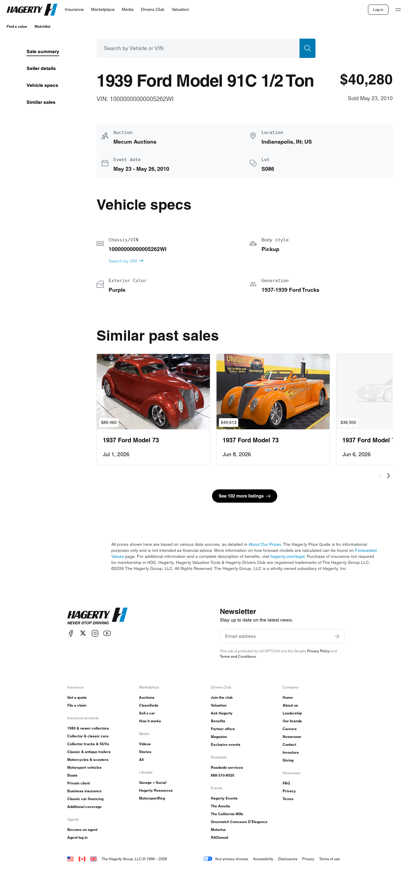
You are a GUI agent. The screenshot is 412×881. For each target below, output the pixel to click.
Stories (145, 752)
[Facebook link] (71, 633)
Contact (289, 744)
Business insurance (84, 791)
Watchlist (42, 26)
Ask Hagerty (222, 713)
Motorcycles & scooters (88, 760)
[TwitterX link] (83, 633)
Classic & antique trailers (89, 752)
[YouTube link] (107, 633)
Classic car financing (85, 799)
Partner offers (223, 729)
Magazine (219, 737)
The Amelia (220, 806)
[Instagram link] (95, 633)
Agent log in (77, 837)
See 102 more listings (241, 495)
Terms (288, 799)
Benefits (218, 721)
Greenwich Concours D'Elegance (239, 822)
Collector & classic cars (88, 736)
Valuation (219, 705)
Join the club (222, 697)
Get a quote (77, 697)
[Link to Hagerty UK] (93, 859)
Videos (145, 744)
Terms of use (329, 859)
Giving (288, 760)
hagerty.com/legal (288, 556)
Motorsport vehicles (84, 767)
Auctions (146, 697)
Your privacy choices (231, 859)
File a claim (77, 705)
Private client (78, 783)
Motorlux (218, 830)
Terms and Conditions (238, 656)
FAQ (286, 783)
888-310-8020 (222, 775)
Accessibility (263, 859)
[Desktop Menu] (398, 9)
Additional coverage (84, 807)
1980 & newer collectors (88, 728)
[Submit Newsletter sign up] (337, 636)
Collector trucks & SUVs (88, 744)
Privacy (289, 791)
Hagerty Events (224, 798)
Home (288, 697)
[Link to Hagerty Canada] (82, 859)
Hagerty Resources (156, 790)
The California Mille (227, 814)
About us (290, 705)
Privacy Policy (318, 651)
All (141, 760)
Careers (290, 729)
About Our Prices (265, 544)
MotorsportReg (152, 798)
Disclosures (287, 859)
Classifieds (148, 705)
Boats (72, 775)
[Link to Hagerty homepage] (97, 616)
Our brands (292, 721)
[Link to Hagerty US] (70, 859)
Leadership (292, 713)
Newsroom (292, 737)
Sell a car (147, 713)
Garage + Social (152, 782)
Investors (291, 752)
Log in (378, 9)
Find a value (17, 26)
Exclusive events (225, 744)
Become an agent (82, 830)
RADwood (219, 837)
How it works (150, 721)
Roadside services (227, 767)
